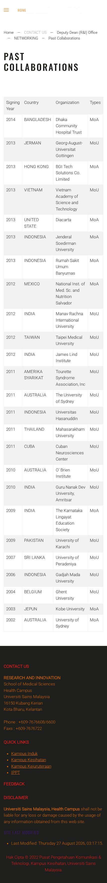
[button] (6, 10)
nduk (24, 753)
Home (22, 10)
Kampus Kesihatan (28, 759)
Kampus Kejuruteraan (31, 766)
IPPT (15, 772)
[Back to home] (53, 10)
